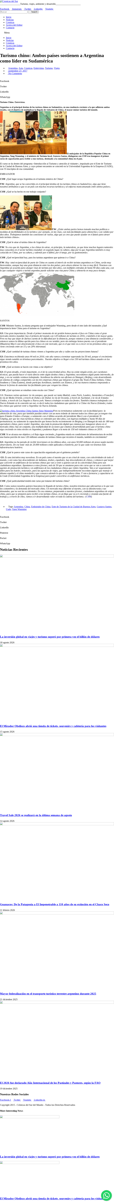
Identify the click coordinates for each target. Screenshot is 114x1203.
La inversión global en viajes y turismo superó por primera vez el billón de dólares (50, 636)
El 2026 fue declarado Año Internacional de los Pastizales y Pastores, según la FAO (50, 1082)
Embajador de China (40, 506)
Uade (8, 509)
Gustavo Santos (104, 506)
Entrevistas (39, 68)
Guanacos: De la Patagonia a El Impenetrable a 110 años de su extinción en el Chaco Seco (54, 904)
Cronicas (10, 22)
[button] (57, 32)
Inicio (8, 17)
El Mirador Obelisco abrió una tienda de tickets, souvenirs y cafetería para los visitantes (53, 726)
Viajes (57, 68)
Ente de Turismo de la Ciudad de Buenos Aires (74, 506)
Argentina (13, 68)
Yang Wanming (19, 509)
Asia (21, 68)
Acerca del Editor (14, 25)
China (27, 506)
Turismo (49, 68)
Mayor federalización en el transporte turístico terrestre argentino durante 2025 (48, 993)
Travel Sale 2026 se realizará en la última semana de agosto (36, 815)
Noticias (10, 19)
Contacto (10, 27)
